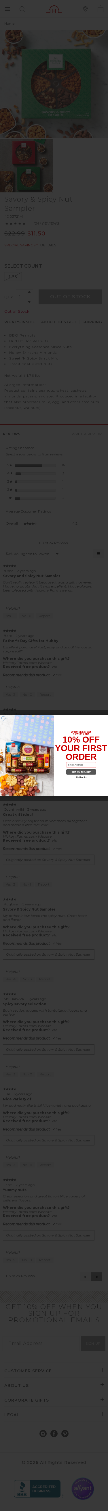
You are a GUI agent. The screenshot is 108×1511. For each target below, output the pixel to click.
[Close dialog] (3, 718)
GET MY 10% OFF (81, 772)
